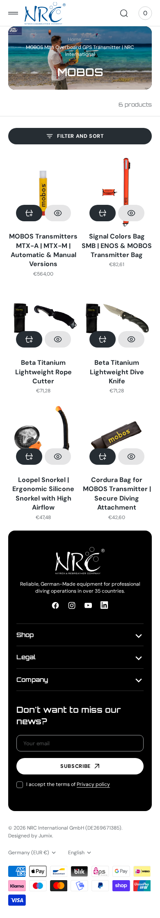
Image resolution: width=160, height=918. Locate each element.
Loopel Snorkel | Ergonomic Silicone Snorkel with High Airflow (43, 493)
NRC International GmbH (55, 828)
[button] (13, 13)
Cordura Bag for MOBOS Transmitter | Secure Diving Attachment (117, 493)
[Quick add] (29, 213)
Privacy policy (93, 784)
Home (74, 39)
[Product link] (43, 193)
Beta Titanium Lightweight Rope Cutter (43, 371)
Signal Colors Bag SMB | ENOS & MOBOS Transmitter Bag (117, 245)
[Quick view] (58, 213)
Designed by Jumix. (30, 835)
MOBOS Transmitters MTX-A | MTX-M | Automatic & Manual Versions (43, 250)
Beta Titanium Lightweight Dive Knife (117, 371)
